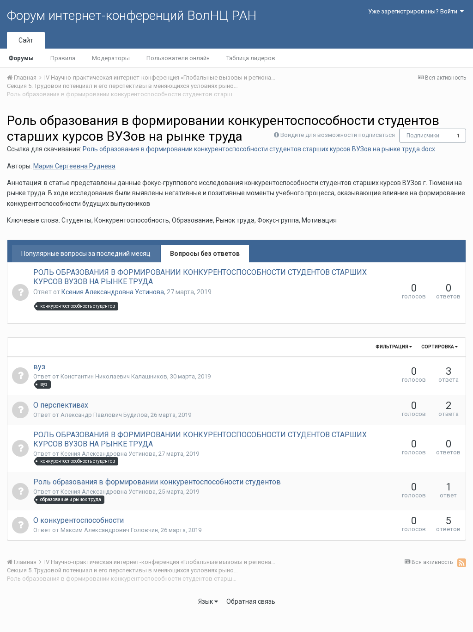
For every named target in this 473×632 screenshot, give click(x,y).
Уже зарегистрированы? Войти (414, 11)
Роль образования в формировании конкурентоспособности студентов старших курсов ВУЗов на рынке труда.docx (259, 149)
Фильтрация (392, 346)
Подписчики (422, 135)
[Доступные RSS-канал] (461, 563)
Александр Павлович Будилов (104, 414)
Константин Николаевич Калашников (114, 376)
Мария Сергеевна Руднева (74, 166)
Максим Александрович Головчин (109, 530)
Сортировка (438, 346)
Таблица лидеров (250, 58)
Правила (62, 58)
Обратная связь (250, 601)
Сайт (25, 40)
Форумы (21, 58)
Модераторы (111, 58)
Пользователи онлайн (178, 58)
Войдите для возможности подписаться (337, 134)
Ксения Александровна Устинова (112, 292)
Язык (206, 601)
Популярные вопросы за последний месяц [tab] (86, 253)
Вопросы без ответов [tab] (205, 253)
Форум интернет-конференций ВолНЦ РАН (131, 15)
